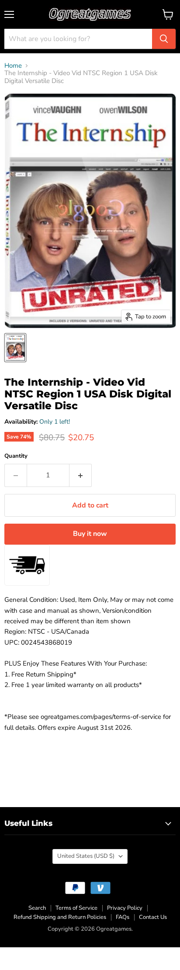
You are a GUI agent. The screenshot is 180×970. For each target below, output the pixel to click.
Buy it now (90, 534)
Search (37, 908)
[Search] (164, 39)
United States (85, 856)
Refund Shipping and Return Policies (60, 917)
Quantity (16, 456)
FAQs (122, 917)
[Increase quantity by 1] (80, 475)
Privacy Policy (124, 908)
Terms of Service (76, 908)
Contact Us (153, 917)
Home (13, 65)
